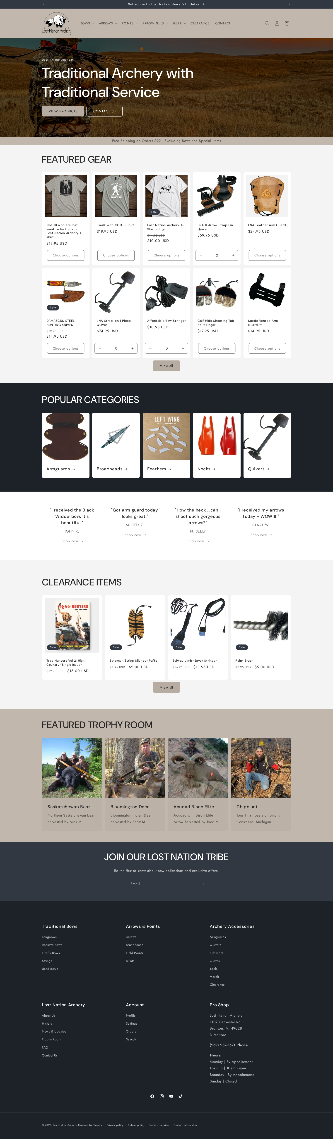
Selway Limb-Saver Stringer (194, 661)
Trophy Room (51, 1039)
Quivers (256, 469)
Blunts (130, 961)
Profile (131, 1015)
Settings (132, 1023)
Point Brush (244, 661)
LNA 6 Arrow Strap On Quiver (215, 227)
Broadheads (110, 469)
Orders (131, 1031)
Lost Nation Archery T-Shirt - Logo (165, 227)
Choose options (66, 255)
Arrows (131, 937)
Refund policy (136, 1125)
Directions (218, 1034)
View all (166, 365)
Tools (213, 968)
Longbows (49, 937)
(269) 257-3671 (222, 1045)
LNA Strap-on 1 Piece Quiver (114, 323)
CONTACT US (104, 111)
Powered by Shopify (90, 1125)
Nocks (204, 469)
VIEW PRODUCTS (63, 111)
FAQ (45, 1047)
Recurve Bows (52, 944)
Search (131, 1039)
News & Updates (54, 1031)
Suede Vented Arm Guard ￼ (263, 323)
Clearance (217, 984)
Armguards (58, 469)
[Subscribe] (202, 884)
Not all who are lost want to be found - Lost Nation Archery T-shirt (64, 231)
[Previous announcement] (43, 4)
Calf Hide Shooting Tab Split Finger (216, 323)
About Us (48, 1015)
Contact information (186, 1125)
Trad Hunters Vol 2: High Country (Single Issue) (65, 663)
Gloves (215, 961)
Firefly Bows (51, 952)
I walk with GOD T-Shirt (115, 225)
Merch (214, 976)
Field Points (134, 952)
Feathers (156, 469)
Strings (47, 961)
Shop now (70, 541)
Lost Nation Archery (65, 1125)
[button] (87, 23)
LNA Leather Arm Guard (267, 225)
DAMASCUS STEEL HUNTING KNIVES (60, 323)
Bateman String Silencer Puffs (133, 661)
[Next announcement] (289, 4)
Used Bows (50, 968)
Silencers (216, 952)
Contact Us (50, 1055)
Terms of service (159, 1125)
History (47, 1023)
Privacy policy (115, 1125)
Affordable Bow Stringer (166, 321)
